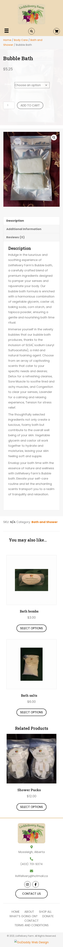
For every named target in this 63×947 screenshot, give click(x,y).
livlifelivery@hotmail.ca (31, 876)
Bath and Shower (45, 522)
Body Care (21, 40)
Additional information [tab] (23, 229)
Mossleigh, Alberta (31, 852)
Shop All (45, 911)
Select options (31, 628)
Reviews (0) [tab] (15, 237)
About (29, 911)
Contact (31, 920)
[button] (56, 31)
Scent (8, 84)
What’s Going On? (23, 916)
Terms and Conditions (32, 925)
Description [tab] (15, 221)
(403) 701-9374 (31, 864)
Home (7, 40)
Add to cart (30, 105)
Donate (48, 916)
